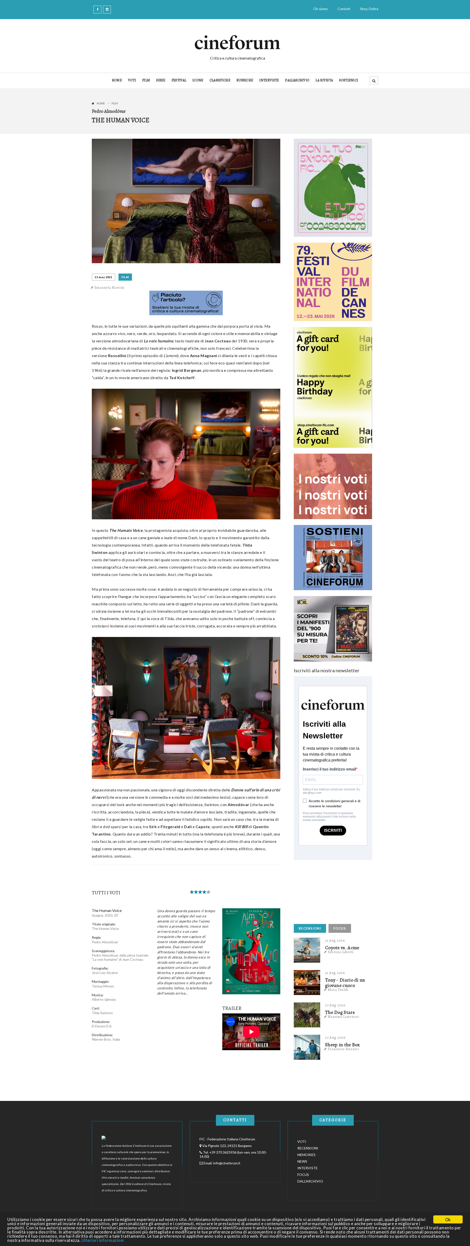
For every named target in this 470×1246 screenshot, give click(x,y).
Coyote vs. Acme (342, 947)
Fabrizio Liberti (341, 951)
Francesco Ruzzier (343, 1048)
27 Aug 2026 (335, 1005)
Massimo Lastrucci (343, 1016)
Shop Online (369, 9)
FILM (146, 80)
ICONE (197, 80)
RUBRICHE (244, 80)
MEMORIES (306, 1155)
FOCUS (339, 928)
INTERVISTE (269, 80)
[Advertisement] (330, 890)
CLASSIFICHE (220, 80)
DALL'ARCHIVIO (297, 80)
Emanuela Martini (109, 287)
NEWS (302, 1161)
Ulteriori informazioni (103, 1240)
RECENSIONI (310, 928)
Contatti (344, 9)
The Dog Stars (340, 1012)
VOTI (132, 80)
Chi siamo (320, 9)
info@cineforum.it (226, 1163)
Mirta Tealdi (338, 989)
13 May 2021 (103, 277)
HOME (117, 80)
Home (101, 103)
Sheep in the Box (342, 1044)
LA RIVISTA (324, 80)
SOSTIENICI (348, 80)
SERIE (160, 80)
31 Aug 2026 (335, 940)
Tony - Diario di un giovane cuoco (345, 982)
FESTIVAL (179, 80)
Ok (448, 1219)
